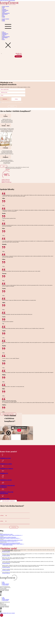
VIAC (4, 166)
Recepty (1, 533)
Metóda (3, 7)
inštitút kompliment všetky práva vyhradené (7, 613)
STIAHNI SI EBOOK (6, 551)
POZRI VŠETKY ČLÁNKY (8, 544)
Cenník (3, 12)
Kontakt (3, 16)
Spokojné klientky (5, 10)
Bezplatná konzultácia (6, 13)
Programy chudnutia (5, 6)
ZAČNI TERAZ (18, 56)
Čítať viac (8, 169)
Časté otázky (4, 11)
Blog (3, 15)
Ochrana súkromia (5, 584)
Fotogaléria (4, 9)
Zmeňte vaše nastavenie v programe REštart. (7, 0)
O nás (3, 8)
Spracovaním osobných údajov (9, 102)
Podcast (3, 39)
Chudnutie (2, 536)
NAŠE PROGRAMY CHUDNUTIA (8, 500)
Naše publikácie (5, 14)
